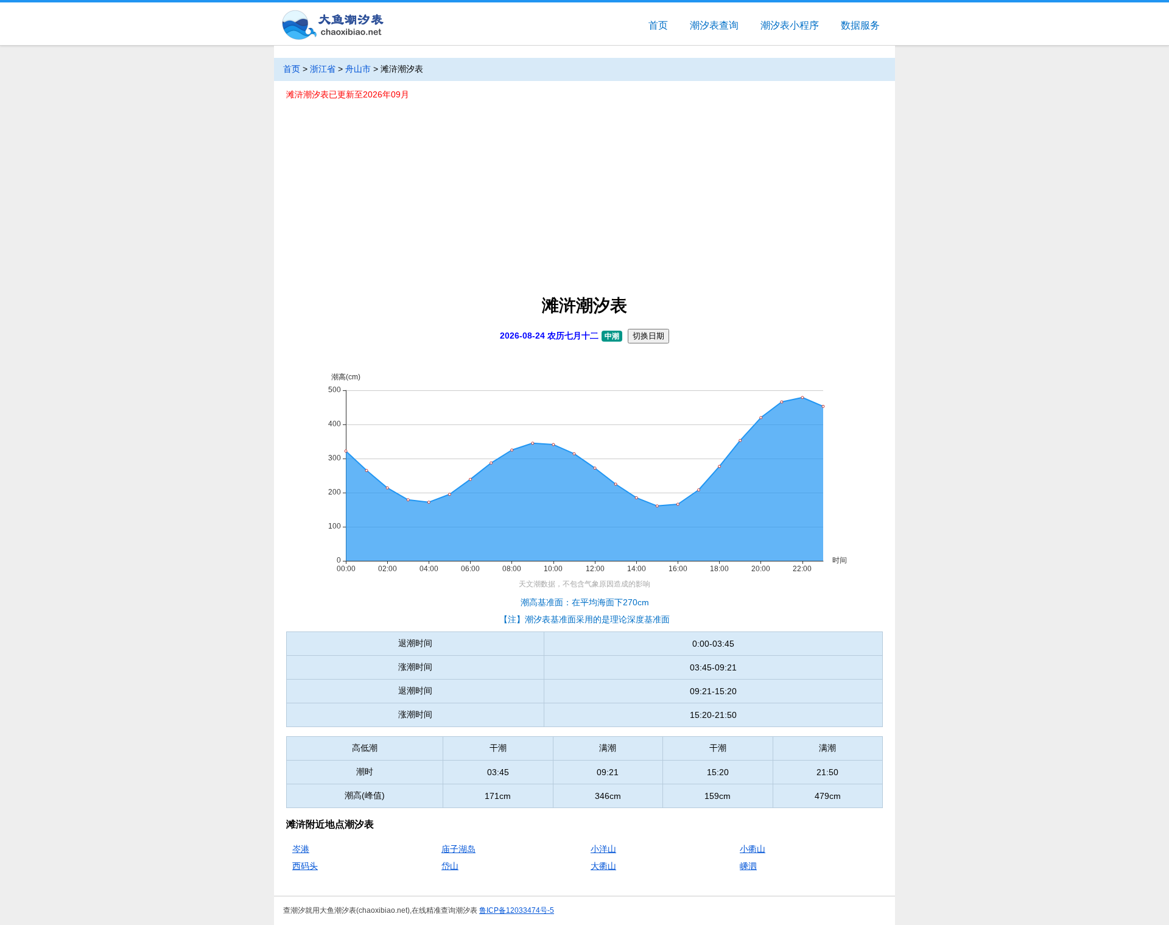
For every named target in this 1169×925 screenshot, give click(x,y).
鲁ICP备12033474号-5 (516, 910)
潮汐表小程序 (789, 25)
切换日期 (648, 335)
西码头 (305, 866)
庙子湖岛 (458, 849)
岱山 (449, 866)
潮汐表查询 (714, 25)
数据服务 (860, 25)
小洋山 (603, 849)
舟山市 (358, 69)
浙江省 (322, 69)
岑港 (300, 849)
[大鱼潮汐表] (332, 25)
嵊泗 (748, 866)
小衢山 (752, 849)
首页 (658, 25)
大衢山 (603, 866)
